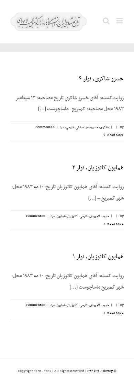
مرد (62, 127)
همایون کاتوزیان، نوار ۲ (98, 168)
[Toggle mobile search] (106, 20)
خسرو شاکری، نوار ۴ (101, 79)
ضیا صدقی (82, 127)
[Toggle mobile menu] (120, 20)
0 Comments (45, 127)
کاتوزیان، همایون (67, 216)
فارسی (70, 127)
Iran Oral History (100, 371)
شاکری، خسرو (100, 127)
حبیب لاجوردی (99, 216)
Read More (115, 135)
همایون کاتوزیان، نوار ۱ (98, 257)
